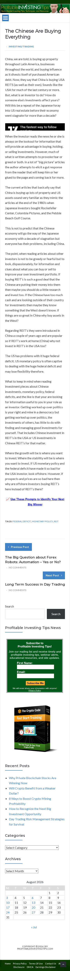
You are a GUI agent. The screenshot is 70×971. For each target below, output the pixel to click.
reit (56, 521)
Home (8, 963)
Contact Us (50, 963)
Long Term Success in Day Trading (35, 584)
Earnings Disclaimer (46, 967)
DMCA (30, 967)
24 (8, 912)
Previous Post (20, 547)
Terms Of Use (36, 963)
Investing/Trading (21, 46)
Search (9, 606)
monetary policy (42, 521)
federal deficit (21, 521)
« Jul (34, 927)
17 (8, 907)
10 (8, 902)
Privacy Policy (20, 963)
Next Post (52, 575)
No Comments (17, 567)
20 (33, 907)
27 (33, 912)
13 (33, 902)
